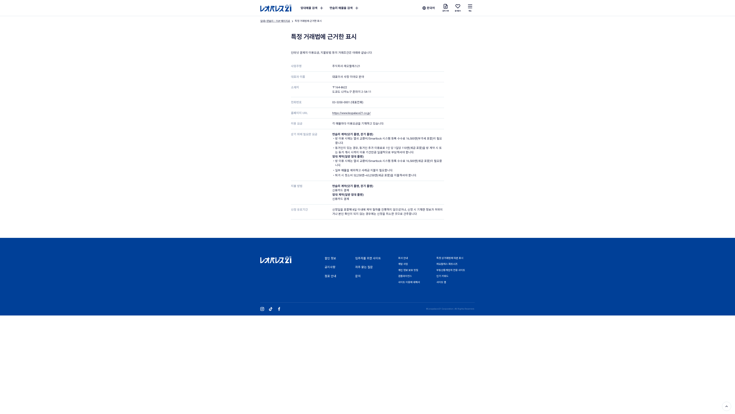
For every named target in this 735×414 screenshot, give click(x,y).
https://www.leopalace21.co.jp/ (351, 113)
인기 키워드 (442, 276)
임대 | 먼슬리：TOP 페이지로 (275, 21)
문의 (358, 276)
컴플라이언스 (405, 276)
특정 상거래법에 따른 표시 (449, 258)
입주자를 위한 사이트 (368, 258)
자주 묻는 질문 (364, 267)
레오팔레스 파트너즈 (447, 264)
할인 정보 (330, 258)
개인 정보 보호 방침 (408, 270)
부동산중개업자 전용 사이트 (450, 270)
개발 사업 (403, 264)
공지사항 (330, 267)
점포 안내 (330, 276)
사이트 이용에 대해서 (409, 282)
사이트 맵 (441, 282)
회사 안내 (403, 258)
